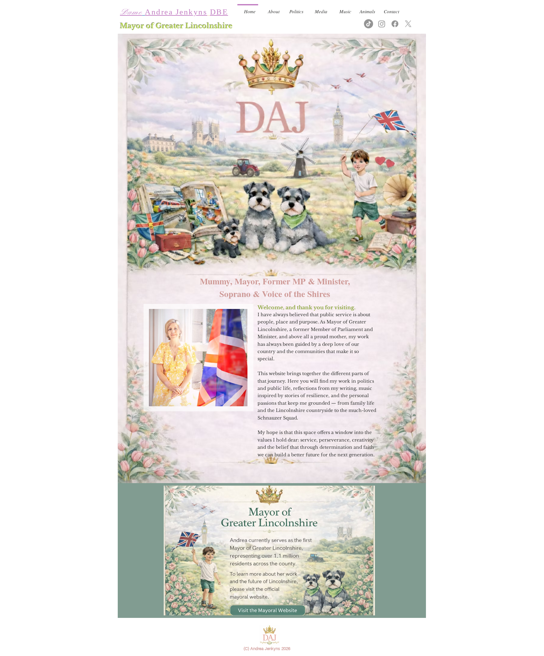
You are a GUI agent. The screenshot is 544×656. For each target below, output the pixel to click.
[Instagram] (381, 23)
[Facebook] (395, 23)
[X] (408, 23)
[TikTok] (368, 23)
